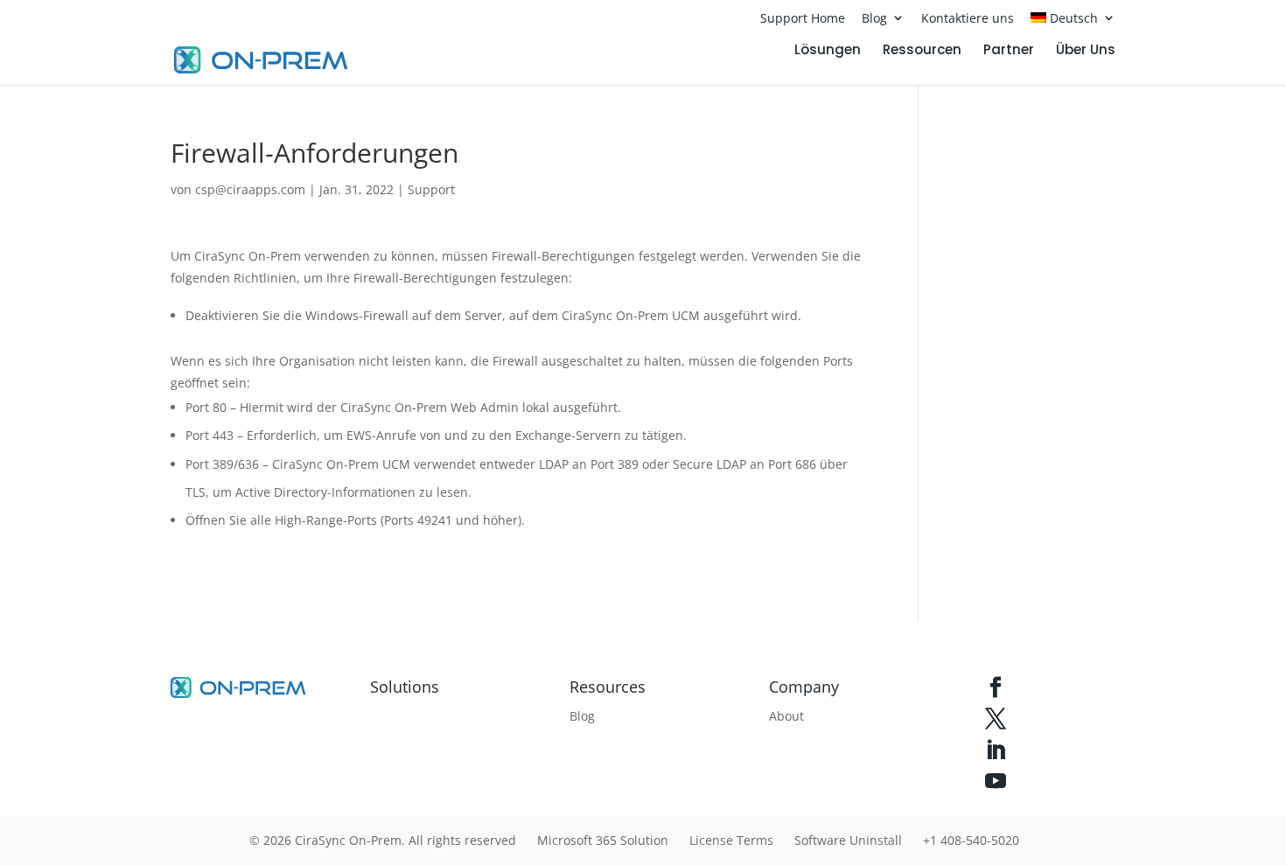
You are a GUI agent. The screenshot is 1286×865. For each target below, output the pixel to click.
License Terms (731, 840)
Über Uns (1085, 51)
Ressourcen (922, 51)
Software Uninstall (848, 840)
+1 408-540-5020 (971, 840)
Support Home (802, 18)
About (786, 716)
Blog (874, 18)
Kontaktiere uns (967, 18)
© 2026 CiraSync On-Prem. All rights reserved (382, 840)
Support (431, 189)
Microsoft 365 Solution (602, 840)
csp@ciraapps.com (250, 189)
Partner (1008, 51)
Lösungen (827, 51)
